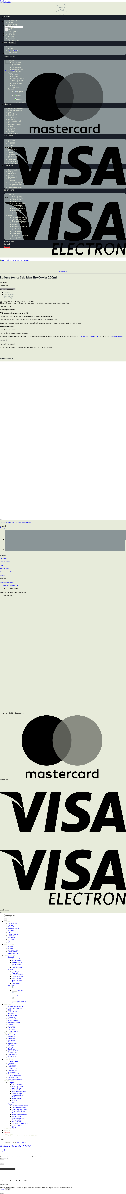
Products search (9, 915)
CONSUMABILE (9, 165)
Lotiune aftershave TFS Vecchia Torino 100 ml (15, 523)
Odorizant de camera (15, 188)
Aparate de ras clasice (15, 108)
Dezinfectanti (12, 177)
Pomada (10, 22)
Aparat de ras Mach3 (15, 110)
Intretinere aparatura (19, 203)
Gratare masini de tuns (19, 221)
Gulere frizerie (13, 170)
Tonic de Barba (17, 71)
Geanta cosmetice (18, 230)
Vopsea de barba (18, 69)
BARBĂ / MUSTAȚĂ (10, 955)
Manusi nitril (12, 175)
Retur (2, 565)
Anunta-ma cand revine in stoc (8, 289)
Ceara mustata (16, 67)
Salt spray (11, 27)
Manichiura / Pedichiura (20, 235)
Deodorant (11, 154)
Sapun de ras (12, 117)
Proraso (19, 996)
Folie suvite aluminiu (15, 184)
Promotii (7, 247)
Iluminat (14, 212)
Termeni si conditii (6, 572)
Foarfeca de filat (17, 207)
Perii (9, 941)
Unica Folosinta (13, 186)
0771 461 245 (23, 21)
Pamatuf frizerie (17, 237)
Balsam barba (16, 64)
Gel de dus (11, 145)
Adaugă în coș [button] (5, 528)
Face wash (11, 144)
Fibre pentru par (13, 943)
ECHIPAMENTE (9, 190)
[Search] (5, 919)
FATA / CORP (8, 136)
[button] (5, 35)
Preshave (11, 116)
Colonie (10, 152)
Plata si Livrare (5, 562)
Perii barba (15, 75)
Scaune (14, 214)
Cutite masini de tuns (19, 219)
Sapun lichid (12, 161)
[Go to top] (1, 912)
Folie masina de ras (18, 223)
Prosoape (11, 172)
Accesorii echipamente (19, 226)
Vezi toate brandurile (19, 102)
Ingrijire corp (12, 149)
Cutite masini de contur (20, 217)
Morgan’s (20, 990)
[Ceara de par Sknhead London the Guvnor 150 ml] (10, 550)
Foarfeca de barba (18, 78)
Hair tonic (11, 33)
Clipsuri (14, 239)
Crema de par (12, 24)
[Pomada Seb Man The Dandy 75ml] (10, 539)
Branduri (11, 89)
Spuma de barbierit (14, 121)
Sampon (10, 47)
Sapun (10, 147)
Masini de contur (17, 80)
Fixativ (10, 29)
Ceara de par (12, 20)
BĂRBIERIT (7, 104)
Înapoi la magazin (11, 70)
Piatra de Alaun (13, 133)
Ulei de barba (16, 62)
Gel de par (11, 35)
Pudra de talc (12, 179)
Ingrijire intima (13, 163)
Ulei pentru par (13, 50)
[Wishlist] (1, 519)
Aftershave (11, 119)
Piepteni (15, 76)
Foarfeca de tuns (17, 205)
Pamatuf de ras (13, 123)
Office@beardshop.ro (117, 336)
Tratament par (12, 52)
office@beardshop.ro (7, 582)
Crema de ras (12, 114)
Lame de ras (16, 87)
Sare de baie (12, 158)
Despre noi (3, 558)
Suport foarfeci (17, 231)
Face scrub (11, 142)
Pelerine (15, 224)
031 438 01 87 (94, 336)
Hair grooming (13, 31)
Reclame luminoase (18, 208)
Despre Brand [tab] (8, 296)
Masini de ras (16, 82)
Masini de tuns (17, 83)
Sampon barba (17, 66)
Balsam (10, 48)
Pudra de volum (13, 26)
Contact (2, 575)
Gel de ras (11, 130)
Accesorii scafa (17, 210)
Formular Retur (5, 568)
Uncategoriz (63, 271)
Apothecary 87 (21, 1001)
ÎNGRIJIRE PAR (9, 944)
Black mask (11, 140)
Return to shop (21, 1142)
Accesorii (11, 73)
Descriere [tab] (7, 292)
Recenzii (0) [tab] (8, 298)
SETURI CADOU (9, 241)
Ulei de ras (11, 132)
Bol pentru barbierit (14, 124)
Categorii (11, 194)
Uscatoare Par (16, 201)
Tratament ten (12, 160)
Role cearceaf (12, 173)
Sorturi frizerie (16, 228)
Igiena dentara (13, 156)
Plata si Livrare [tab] (9, 294)
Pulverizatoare (16, 233)
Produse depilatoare (15, 182)
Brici (13, 85)
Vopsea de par (13, 54)
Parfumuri (11, 151)
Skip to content (5, 1)
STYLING (7, 16)
